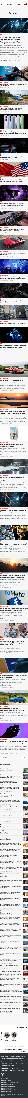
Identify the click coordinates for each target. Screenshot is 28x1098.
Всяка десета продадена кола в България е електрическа (13, 84)
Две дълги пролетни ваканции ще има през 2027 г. (10, 819)
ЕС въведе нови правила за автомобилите (13, 323)
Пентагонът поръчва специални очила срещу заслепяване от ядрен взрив (13, 576)
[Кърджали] (14, 4)
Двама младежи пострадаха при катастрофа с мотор (11, 985)
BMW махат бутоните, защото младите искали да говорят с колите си (12, 229)
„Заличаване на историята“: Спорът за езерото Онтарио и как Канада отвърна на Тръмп (10, 801)
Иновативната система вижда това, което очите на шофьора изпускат (13, 156)
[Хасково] (7, 1080)
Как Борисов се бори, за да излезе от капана (11, 880)
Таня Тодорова (3, 60)
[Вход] (25, 4)
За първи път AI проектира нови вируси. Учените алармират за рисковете (13, 511)
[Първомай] (7, 1084)
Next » (24, 757)
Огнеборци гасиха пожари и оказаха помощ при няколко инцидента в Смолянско (11, 924)
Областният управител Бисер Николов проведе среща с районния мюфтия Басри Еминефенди (10, 875)
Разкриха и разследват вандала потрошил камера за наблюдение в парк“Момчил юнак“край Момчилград (10, 1010)
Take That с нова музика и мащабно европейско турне (8, 856)
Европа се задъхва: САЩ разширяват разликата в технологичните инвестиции (12, 277)
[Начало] (2, 4)
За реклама (21, 1070)
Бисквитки (13, 1070)
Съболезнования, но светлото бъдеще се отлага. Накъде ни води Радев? (10, 893)
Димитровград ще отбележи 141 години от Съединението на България (10, 862)
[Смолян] (9, 1089)
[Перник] (6, 1091)
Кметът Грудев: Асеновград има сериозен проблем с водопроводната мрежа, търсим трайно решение (10, 795)
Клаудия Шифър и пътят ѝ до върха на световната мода (9, 966)
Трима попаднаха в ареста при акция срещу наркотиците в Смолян (10, 936)
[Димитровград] (9, 1082)
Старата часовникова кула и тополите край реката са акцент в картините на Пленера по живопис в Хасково (11, 912)
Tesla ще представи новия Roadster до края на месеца (13, 253)
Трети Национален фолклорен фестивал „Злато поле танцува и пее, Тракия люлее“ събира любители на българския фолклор (10, 973)
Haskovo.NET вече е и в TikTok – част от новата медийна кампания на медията (13, 742)
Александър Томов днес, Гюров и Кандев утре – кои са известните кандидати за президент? (10, 788)
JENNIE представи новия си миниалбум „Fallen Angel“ (9, 831)
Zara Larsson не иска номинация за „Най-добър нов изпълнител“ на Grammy (10, 850)
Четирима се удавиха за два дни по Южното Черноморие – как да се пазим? (10, 997)
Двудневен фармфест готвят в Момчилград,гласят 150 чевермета (8, 782)
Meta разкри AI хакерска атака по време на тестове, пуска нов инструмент (14, 609)
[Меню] (4, 4)
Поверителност (5, 1068)
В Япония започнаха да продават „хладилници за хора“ (12, 445)
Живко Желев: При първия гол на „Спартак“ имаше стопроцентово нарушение (11, 948)
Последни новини (5, 764)
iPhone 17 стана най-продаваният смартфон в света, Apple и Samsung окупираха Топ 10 (13, 132)
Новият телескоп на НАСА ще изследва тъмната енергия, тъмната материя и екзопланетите (12, 205)
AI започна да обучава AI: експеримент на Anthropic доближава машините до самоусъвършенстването (10, 40)
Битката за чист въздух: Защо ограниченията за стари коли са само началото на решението (11, 868)
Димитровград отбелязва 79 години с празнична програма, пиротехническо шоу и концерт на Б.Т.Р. (11, 991)
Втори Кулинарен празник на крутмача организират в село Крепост (9, 979)
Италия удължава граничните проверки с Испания (10, 899)
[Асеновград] (8, 1086)
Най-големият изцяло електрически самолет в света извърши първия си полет (12, 413)
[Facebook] (2, 1075)
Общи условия (14, 1068)
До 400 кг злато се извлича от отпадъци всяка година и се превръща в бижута (13, 543)
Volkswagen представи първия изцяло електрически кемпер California (12, 108)
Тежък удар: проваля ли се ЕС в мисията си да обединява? (10, 887)
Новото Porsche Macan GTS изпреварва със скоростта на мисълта (13, 709)
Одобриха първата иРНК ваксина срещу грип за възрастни (13, 676)
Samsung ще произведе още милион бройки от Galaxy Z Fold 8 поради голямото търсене (12, 642)
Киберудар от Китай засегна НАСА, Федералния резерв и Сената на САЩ (11, 180)
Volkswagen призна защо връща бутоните (13, 301)
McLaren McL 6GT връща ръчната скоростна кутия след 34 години (11, 381)
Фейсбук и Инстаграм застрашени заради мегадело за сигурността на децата (13, 346)
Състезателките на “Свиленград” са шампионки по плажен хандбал (9, 807)
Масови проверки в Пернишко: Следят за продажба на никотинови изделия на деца (10, 844)
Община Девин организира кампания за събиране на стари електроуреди (10, 1003)
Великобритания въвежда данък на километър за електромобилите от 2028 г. (12, 478)
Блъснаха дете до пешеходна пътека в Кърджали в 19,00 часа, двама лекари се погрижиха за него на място (10, 776)
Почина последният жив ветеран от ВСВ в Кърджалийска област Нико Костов (10, 930)
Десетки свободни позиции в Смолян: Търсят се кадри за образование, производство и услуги (9, 838)
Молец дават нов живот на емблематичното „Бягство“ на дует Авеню (11, 825)
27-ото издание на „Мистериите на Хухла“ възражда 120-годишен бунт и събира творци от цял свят (10, 905)
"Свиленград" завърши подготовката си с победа (10, 954)
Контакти (22, 1027)
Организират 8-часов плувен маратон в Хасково (9, 942)
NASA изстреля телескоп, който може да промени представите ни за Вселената (10, 918)
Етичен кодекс (4, 1070)
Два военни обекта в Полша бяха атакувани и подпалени (11, 813)
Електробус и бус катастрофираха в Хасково (11, 768)
